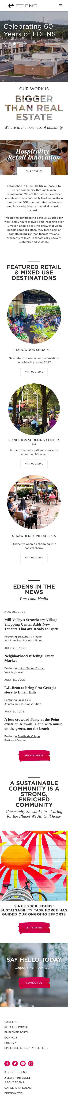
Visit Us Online (34, 372)
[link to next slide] (10, 43)
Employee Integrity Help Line (26, 1048)
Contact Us (34, 982)
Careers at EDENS (17, 1087)
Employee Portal (17, 1032)
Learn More (34, 927)
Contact (10, 1037)
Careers (10, 1022)
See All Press (34, 755)
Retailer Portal (16, 1027)
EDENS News (13, 1093)
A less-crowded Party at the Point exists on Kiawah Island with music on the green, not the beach (33, 724)
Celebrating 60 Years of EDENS (29, 30)
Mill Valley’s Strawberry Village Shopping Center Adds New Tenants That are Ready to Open (31, 624)
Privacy (10, 1042)
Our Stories (34, 171)
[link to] (34, 866)
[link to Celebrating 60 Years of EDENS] (34, 46)
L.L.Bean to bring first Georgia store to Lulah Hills (30, 689)
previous (5, 43)
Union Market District (31, 668)
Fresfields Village (29, 736)
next (24, 43)
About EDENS (14, 1082)
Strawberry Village (30, 636)
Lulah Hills (24, 700)
